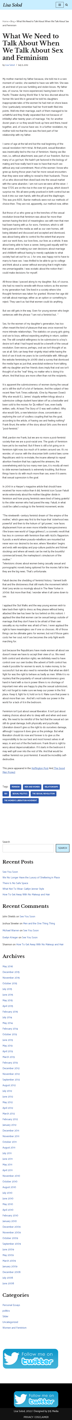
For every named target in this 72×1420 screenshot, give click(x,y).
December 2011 (11, 1131)
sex (5, 793)
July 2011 (7, 1153)
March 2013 (9, 1057)
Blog (12, 21)
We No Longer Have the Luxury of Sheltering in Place (31, 878)
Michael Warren (11, 930)
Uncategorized (10, 1322)
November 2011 (11, 1136)
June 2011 (8, 1159)
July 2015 (7, 989)
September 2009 (12, 1244)
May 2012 (8, 1102)
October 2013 (10, 1034)
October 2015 (10, 983)
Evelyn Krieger (10, 937)
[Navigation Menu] (60, 5)
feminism (16, 786)
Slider (5, 1316)
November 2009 (12, 1233)
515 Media (53, 1411)
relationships (51, 786)
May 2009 (8, 1255)
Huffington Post (39, 768)
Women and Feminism (14, 1328)
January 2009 (10, 1266)
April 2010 (8, 1210)
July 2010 (7, 1193)
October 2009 (10, 1238)
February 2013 (10, 1063)
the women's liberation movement (20, 800)
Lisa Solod (10, 65)
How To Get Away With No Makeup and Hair (26, 894)
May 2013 (8, 1046)
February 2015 (10, 1012)
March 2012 (9, 1114)
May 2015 (8, 1000)
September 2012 (11, 1080)
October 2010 (10, 1182)
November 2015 (11, 978)
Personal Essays (11, 1305)
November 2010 (11, 1176)
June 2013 (8, 1040)
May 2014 (8, 1023)
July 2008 (8, 1278)
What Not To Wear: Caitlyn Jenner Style (23, 889)
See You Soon (10, 872)
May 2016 (8, 966)
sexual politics (19, 793)
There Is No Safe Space (15, 883)
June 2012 (8, 1097)
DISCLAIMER (42, 1417)
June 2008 (8, 1283)
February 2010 (10, 1216)
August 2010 (9, 1187)
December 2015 (11, 972)
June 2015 (8, 995)
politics (6, 1311)
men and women (32, 786)
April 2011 (8, 1170)
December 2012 (11, 1068)
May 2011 (7, 1165)
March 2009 (9, 1261)
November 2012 (11, 1074)
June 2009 (8, 1249)
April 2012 (8, 1108)
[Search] (66, 4)
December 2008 (12, 1272)
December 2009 (12, 1227)
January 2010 (10, 1221)
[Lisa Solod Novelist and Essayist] (13, 4)
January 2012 (9, 1125)
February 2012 (10, 1119)
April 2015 (8, 1006)
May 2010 (8, 1204)
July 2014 (7, 1017)
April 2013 (8, 1051)
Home (5, 21)
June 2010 (8, 1199)
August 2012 (9, 1085)
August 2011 (9, 1148)
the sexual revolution (43, 793)
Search (6, 842)
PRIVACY (28, 1417)
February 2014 (10, 1029)
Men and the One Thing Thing (39, 923)
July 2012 (7, 1091)
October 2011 (10, 1142)
